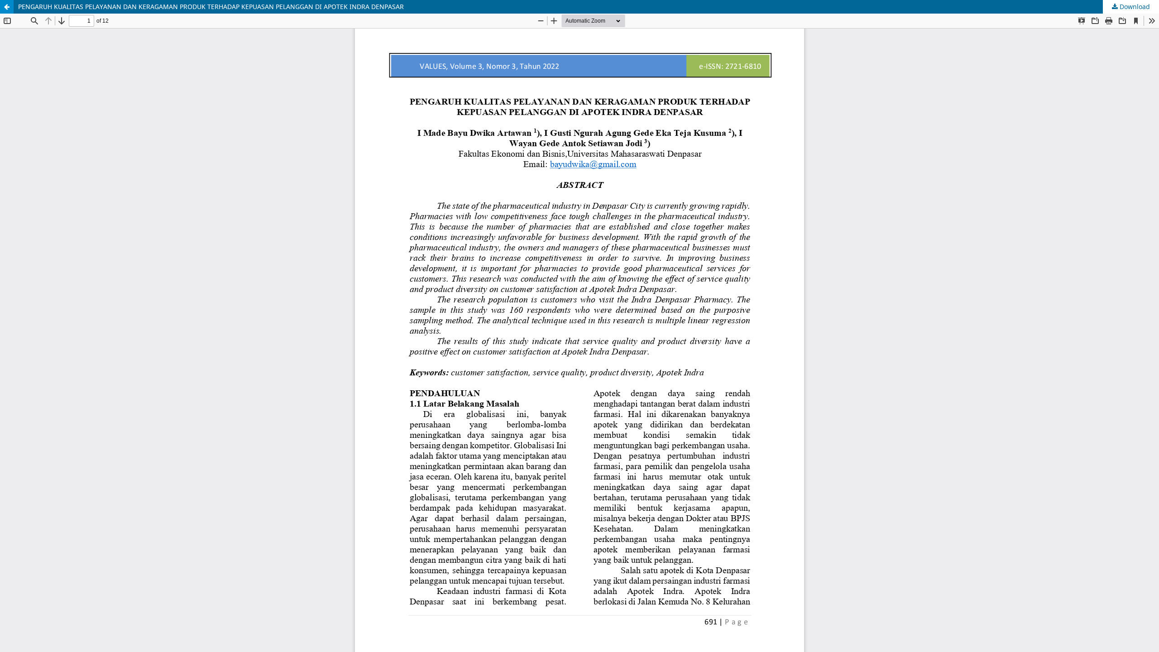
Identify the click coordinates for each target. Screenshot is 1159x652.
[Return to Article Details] (7, 7)
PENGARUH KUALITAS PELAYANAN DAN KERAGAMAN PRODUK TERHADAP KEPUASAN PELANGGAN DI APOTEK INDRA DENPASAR (211, 6)
